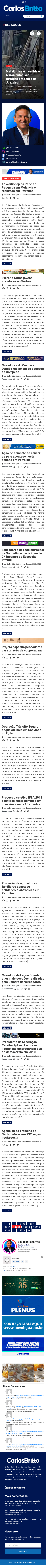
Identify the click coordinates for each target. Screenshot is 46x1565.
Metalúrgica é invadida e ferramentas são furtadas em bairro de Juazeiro (23, 77)
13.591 (31, 1224)
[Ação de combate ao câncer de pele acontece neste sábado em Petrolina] (21, 467)
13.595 (36, 1227)
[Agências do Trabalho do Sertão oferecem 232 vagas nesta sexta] (10, 1144)
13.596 (6, 1230)
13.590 (22, 1224)
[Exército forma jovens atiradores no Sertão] (10, 288)
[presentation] (32, 33)
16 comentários (7, 989)
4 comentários (7, 567)
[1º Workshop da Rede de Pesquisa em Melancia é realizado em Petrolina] (10, 198)
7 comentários (7, 379)
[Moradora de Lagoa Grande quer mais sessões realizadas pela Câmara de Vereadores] (22, 989)
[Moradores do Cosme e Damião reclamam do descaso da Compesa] (21, 379)
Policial (8, 66)
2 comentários (7, 467)
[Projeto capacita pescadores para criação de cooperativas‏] (10, 657)
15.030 (21, 1230)
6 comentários (7, 1059)
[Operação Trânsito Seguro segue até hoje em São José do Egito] (10, 740)
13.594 (26, 1227)
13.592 (6, 1227)
